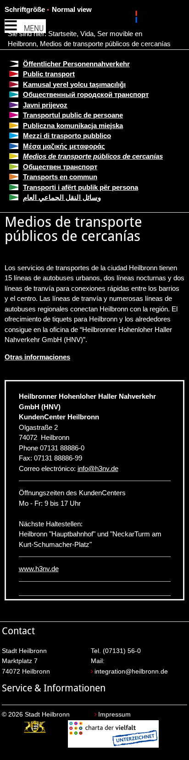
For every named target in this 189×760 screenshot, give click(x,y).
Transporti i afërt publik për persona (80, 187)
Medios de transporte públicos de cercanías (105, 44)
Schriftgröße (25, 9)
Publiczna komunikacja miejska (73, 125)
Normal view (72, 9)
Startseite (62, 33)
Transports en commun (60, 177)
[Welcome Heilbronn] (137, 18)
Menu (34, 28)
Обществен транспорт (60, 167)
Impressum (114, 714)
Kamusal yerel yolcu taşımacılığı (74, 84)
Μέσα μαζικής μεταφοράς (64, 146)
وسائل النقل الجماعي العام (62, 197)
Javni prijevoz (45, 105)
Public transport (49, 74)
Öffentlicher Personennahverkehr (76, 64)
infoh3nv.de (98, 468)
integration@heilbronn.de (131, 671)
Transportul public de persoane (73, 115)
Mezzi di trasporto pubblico (67, 135)
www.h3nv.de (39, 569)
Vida (87, 33)
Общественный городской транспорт (86, 94)
